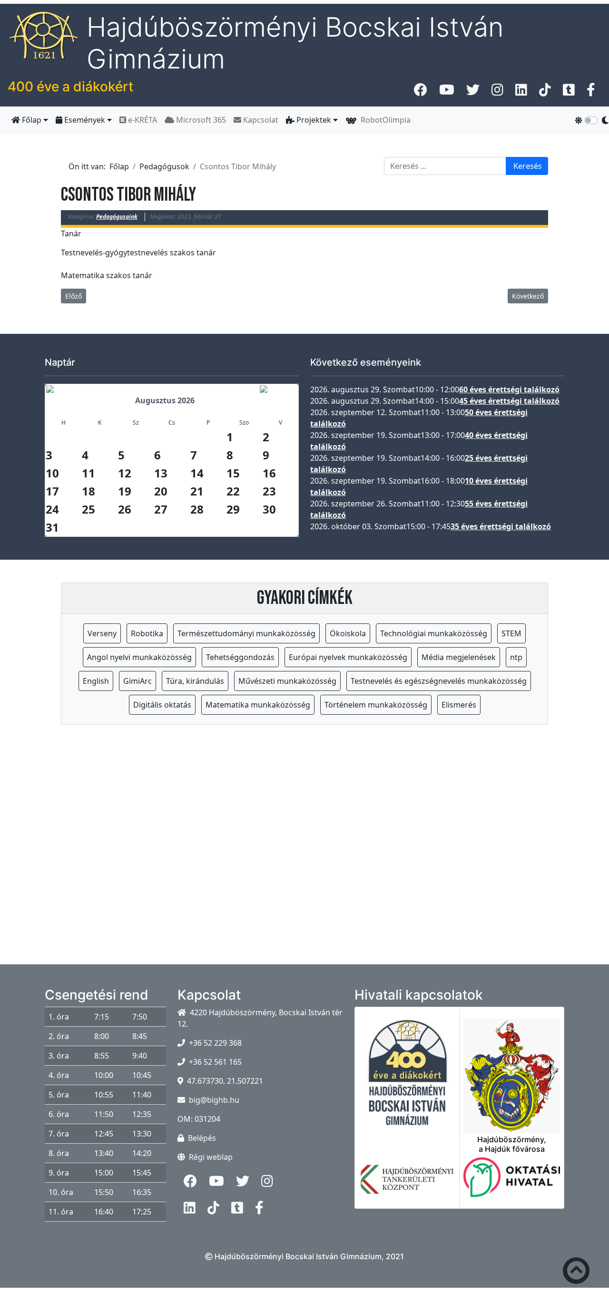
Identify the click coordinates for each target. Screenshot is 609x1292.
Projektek (314, 120)
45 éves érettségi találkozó (509, 401)
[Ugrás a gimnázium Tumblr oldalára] (569, 92)
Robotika (147, 633)
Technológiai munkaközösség (433, 633)
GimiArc (137, 681)
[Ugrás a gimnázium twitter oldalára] (473, 92)
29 (233, 509)
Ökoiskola (348, 633)
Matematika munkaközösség (258, 704)
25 (88, 509)
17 (52, 491)
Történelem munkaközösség (375, 704)
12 (124, 473)
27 (160, 509)
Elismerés (459, 704)
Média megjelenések (459, 657)
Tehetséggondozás (240, 657)
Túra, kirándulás (195, 681)
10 (52, 473)
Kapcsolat (259, 120)
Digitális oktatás (162, 704)
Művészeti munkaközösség (287, 681)
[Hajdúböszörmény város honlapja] (511, 1070)
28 (197, 509)
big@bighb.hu (214, 1100)
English (96, 681)
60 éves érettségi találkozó (509, 389)
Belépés (202, 1138)
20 (160, 491)
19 (124, 491)
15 (233, 473)
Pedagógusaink (117, 217)
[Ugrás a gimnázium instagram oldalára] (497, 92)
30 (269, 509)
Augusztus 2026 (165, 400)
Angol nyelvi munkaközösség (139, 657)
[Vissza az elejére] (576, 1272)
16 (269, 473)
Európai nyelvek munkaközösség (348, 657)
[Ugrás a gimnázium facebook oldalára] (420, 92)
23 (269, 491)
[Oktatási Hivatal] (511, 1182)
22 (233, 491)
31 (52, 527)
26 (124, 509)
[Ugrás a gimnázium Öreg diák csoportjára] (590, 92)
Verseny (102, 633)
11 (88, 473)
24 (52, 509)
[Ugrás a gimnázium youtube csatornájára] (447, 92)
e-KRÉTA (141, 120)
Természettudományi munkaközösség (246, 633)
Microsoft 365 (200, 120)
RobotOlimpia (384, 120)
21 (197, 491)
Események (84, 120)
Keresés (527, 166)
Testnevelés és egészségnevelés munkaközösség (439, 681)
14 (197, 473)
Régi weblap (211, 1157)
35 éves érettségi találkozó (501, 526)
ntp (516, 657)
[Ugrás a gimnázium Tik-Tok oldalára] (545, 92)
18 (88, 491)
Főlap (31, 120)
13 (160, 473)
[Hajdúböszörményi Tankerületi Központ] (407, 1185)
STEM (511, 633)
